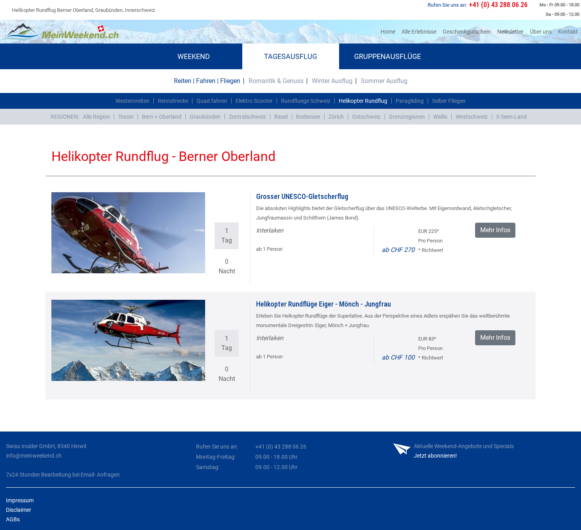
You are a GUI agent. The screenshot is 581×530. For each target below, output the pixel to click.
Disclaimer (18, 510)
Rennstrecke (173, 101)
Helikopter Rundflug (363, 101)
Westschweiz (472, 117)
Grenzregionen (407, 117)
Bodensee (308, 117)
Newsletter (510, 31)
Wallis (440, 117)
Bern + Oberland (161, 117)
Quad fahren (211, 101)
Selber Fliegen (449, 101)
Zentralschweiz (247, 117)
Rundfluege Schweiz (305, 101)
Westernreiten (132, 101)
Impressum (20, 500)
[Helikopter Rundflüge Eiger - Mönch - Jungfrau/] (128, 340)
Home (389, 31)
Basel (281, 117)
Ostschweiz (366, 117)
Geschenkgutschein (467, 31)
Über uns (541, 31)
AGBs (13, 519)
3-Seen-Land (511, 117)
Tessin (126, 117)
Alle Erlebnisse (419, 31)
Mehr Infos (495, 230)
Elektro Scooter (254, 101)
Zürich (336, 117)
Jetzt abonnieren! (435, 455)
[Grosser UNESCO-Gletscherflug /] (128, 232)
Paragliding (410, 101)
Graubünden (205, 117)
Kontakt (568, 31)
